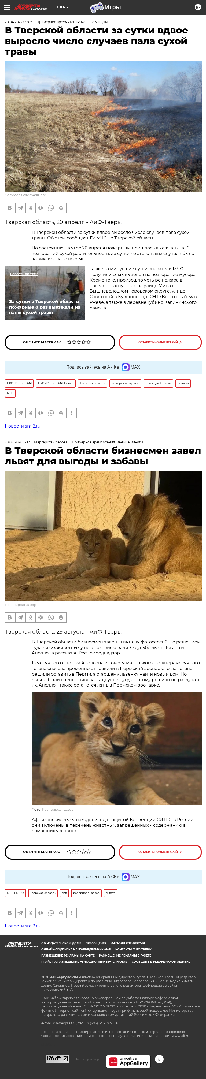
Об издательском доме (61, 943)
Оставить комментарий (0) (160, 342)
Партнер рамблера (87, 1059)
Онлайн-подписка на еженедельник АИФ (76, 949)
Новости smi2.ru (23, 426)
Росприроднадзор (20, 605)
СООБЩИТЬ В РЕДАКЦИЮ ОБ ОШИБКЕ (161, 962)
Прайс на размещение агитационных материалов (84, 962)
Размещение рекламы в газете (125, 955)
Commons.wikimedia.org (25, 195)
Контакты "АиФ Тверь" (133, 949)
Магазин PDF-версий (128, 943)
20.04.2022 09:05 (18, 22)
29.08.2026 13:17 (17, 442)
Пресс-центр (96, 943)
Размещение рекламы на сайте (68, 955)
